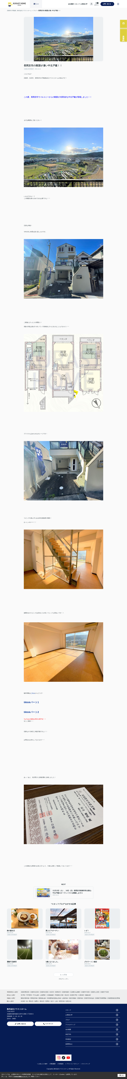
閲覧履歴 (52, 1064)
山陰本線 (65, 998)
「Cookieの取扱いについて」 (20, 1076)
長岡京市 (58, 992)
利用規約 (61, 1064)
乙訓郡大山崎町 (75, 992)
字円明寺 (29, 995)
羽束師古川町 (59, 995)
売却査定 (68, 1039)
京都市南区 (65, 992)
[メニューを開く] (118, 4)
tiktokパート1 (31, 702)
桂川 (52, 1001)
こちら (33, 693)
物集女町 (88, 995)
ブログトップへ (63, 979)
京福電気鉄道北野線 (113, 998)
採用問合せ (68, 1044)
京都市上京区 (95, 992)
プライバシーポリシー (72, 1064)
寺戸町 (23, 995)
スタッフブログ (28, 69)
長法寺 (67, 995)
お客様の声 (83, 4)
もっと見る (63, 974)
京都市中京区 (85, 992)
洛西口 (36, 1001)
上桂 (56, 1001)
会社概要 (71, 4)
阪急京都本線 (25, 998)
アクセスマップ (70, 1024)
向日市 (52, 992)
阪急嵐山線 (42, 998)
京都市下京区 (105, 992)
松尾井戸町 (73, 995)
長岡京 (47, 1001)
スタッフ (77, 4)
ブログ (67, 1020)
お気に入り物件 (42, 1064)
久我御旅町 (50, 995)
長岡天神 (61, 1001)
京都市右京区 (34, 992)
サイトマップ (86, 1064)
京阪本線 (80, 998)
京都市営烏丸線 (89, 998)
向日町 (23, 1001)
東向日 (42, 1001)
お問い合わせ (107, 4)
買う (35, 4)
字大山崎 (36, 995)
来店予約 (68, 1034)
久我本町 (81, 995)
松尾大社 (68, 1001)
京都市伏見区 (44, 992)
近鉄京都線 (72, 998)
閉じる (121, 1075)
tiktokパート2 (31, 712)
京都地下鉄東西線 (101, 998)
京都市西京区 (25, 992)
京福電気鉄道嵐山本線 (54, 998)
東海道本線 (34, 998)
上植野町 (43, 995)
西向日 (31, 1001)
